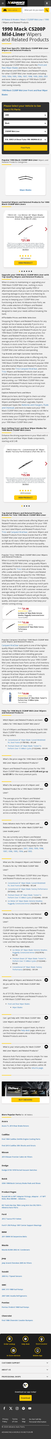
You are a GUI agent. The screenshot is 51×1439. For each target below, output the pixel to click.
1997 (25, 76)
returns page (37, 1068)
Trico (17, 368)
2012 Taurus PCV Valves (11, 1219)
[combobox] (36, 10)
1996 (19, 76)
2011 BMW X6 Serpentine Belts (14, 1236)
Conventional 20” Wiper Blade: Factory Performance (31, 628)
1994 (9, 76)
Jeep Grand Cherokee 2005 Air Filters (17, 1263)
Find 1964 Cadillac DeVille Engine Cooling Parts (21, 1139)
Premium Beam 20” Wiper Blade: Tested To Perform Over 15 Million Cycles (32, 699)
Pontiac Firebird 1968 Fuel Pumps (15, 1307)
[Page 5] (29, 271)
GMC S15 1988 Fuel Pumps (12, 1289)
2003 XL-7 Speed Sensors (12, 1276)
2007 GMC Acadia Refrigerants (14, 1296)
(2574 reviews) (25, 493)
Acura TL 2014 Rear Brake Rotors (15, 1126)
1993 (4, 76)
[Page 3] (24, 271)
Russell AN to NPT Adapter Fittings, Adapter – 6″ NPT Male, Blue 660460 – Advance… (24, 1197)
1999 (35, 76)
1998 (30, 76)
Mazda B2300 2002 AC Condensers (16, 1250)
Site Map (24, 1420)
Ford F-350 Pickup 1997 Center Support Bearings (21, 1225)
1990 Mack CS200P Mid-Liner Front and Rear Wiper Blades (25, 92)
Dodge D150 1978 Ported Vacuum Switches (19, 1170)
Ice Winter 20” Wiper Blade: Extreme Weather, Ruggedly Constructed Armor (31, 614)
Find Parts (25, 148)
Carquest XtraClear (28, 368)
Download (25, 1398)
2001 (46, 76)
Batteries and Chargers (32, 405)
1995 (14, 76)
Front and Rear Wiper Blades (19, 1004)
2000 (40, 76)
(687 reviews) (25, 258)
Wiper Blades (17, 1007)
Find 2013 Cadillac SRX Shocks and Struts (19, 1145)
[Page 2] (22, 271)
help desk (25, 1030)
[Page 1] (19, 271)
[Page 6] (31, 271)
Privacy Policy (5, 1420)
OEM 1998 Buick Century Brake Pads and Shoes (21, 1183)
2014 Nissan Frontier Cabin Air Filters (17, 1157)
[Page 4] (26, 271)
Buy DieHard (25, 1100)
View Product (25, 263)
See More (25, 249)
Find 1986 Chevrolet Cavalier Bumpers (17, 1320)
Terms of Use (15, 1420)
